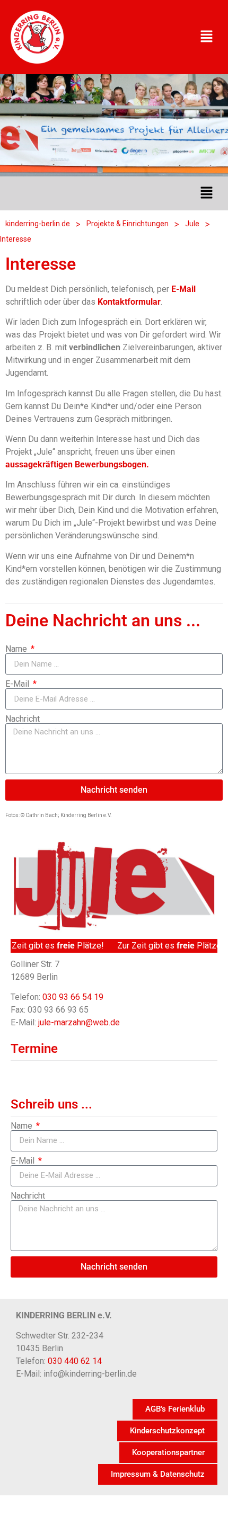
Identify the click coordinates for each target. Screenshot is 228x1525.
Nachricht (22, 719)
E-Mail (18, 684)
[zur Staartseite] (37, 37)
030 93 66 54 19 (72, 997)
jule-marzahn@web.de (79, 1022)
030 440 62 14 (75, 1361)
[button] (206, 36)
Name (17, 649)
